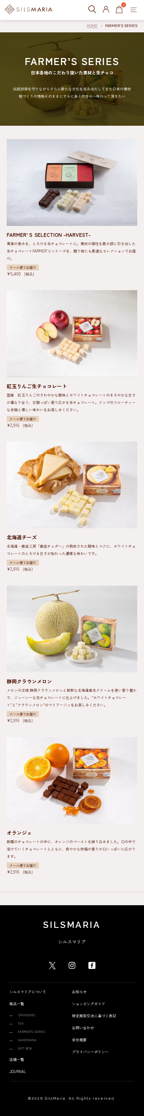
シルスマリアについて (27, 991)
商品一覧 (16, 1003)
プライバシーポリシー (90, 1051)
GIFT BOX (25, 1048)
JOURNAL (17, 1071)
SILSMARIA (72, 925)
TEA (21, 1023)
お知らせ (79, 991)
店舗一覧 (16, 1059)
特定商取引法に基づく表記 (94, 1015)
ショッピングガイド (88, 1003)
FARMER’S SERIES (31, 1031)
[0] (119, 10)
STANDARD (26, 1014)
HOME (92, 26)
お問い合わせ (83, 1027)
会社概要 (79, 1039)
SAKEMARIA (27, 1039)
